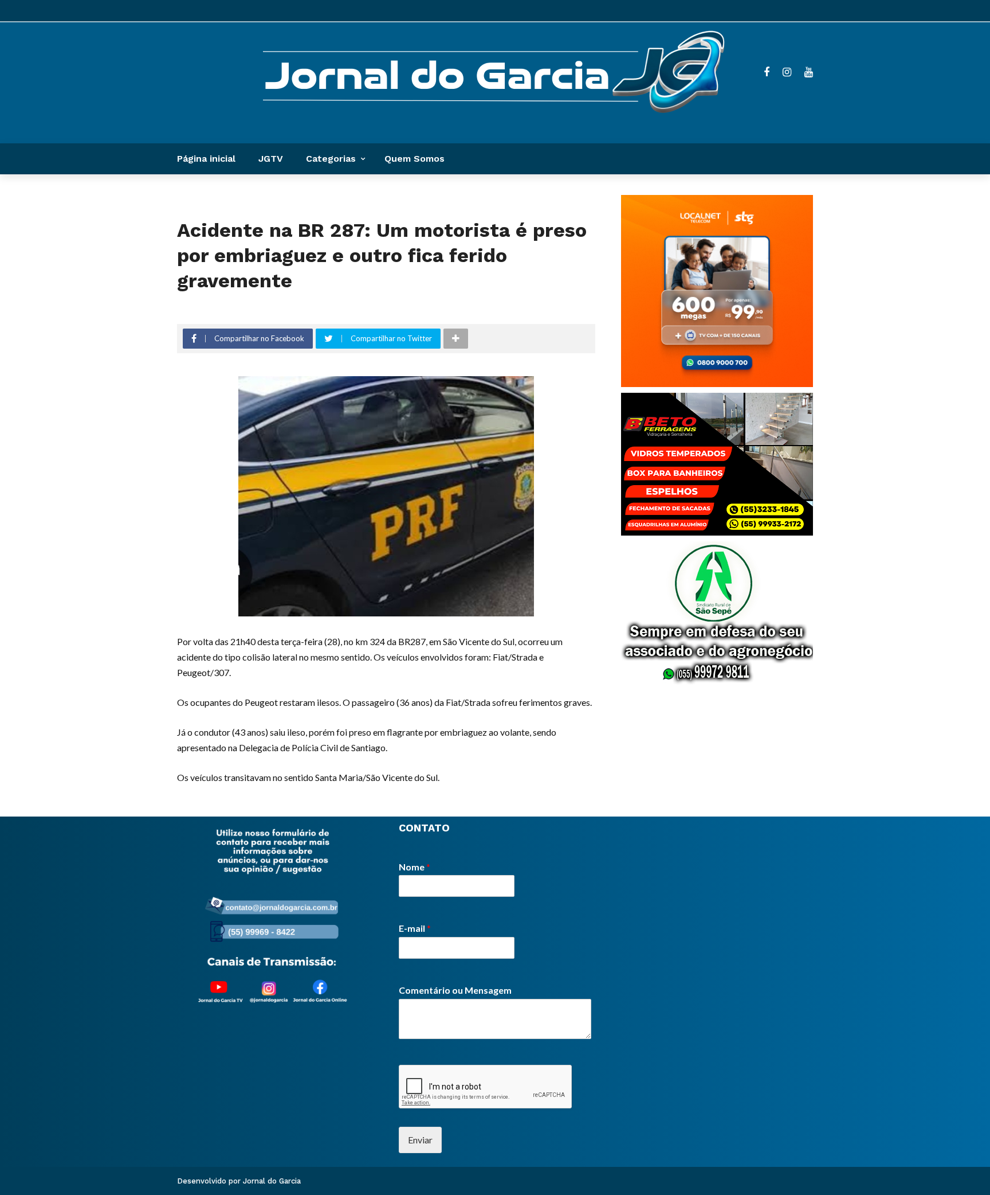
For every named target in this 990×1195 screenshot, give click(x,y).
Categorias (331, 158)
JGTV (270, 158)
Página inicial (206, 158)
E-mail (415, 928)
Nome (414, 866)
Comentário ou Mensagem (455, 990)
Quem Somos (414, 158)
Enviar (420, 1139)
